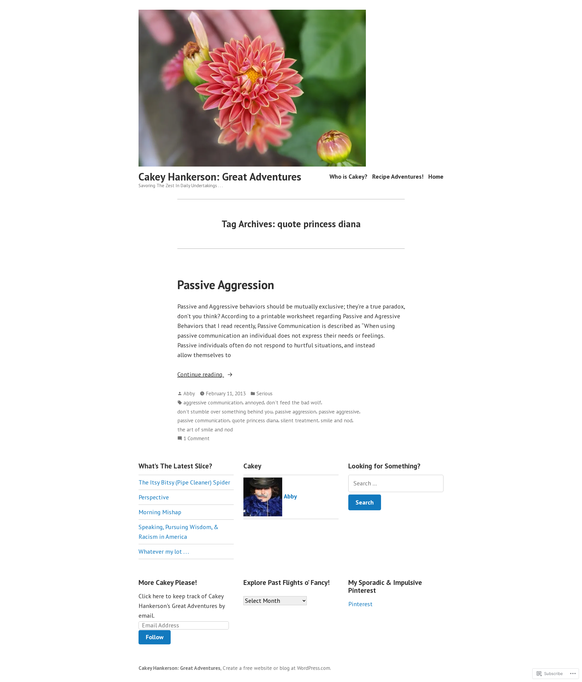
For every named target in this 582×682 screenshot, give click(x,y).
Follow (154, 637)
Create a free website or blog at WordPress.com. (277, 667)
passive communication (203, 420)
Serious (264, 393)
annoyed (254, 402)
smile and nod (336, 420)
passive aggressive (339, 411)
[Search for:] (395, 483)
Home (435, 176)
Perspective (154, 497)
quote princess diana (255, 420)
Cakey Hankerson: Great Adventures (220, 177)
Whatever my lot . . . (164, 551)
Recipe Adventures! (397, 176)
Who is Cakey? (348, 176)
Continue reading (200, 374)
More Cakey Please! (168, 582)
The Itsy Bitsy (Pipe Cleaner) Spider (184, 482)
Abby (189, 393)
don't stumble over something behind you (225, 411)
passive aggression (295, 411)
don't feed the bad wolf (293, 402)
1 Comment (196, 438)
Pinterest (360, 604)
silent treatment (299, 420)
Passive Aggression (225, 284)
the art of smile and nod (205, 429)
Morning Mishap (160, 512)
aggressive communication (212, 402)
